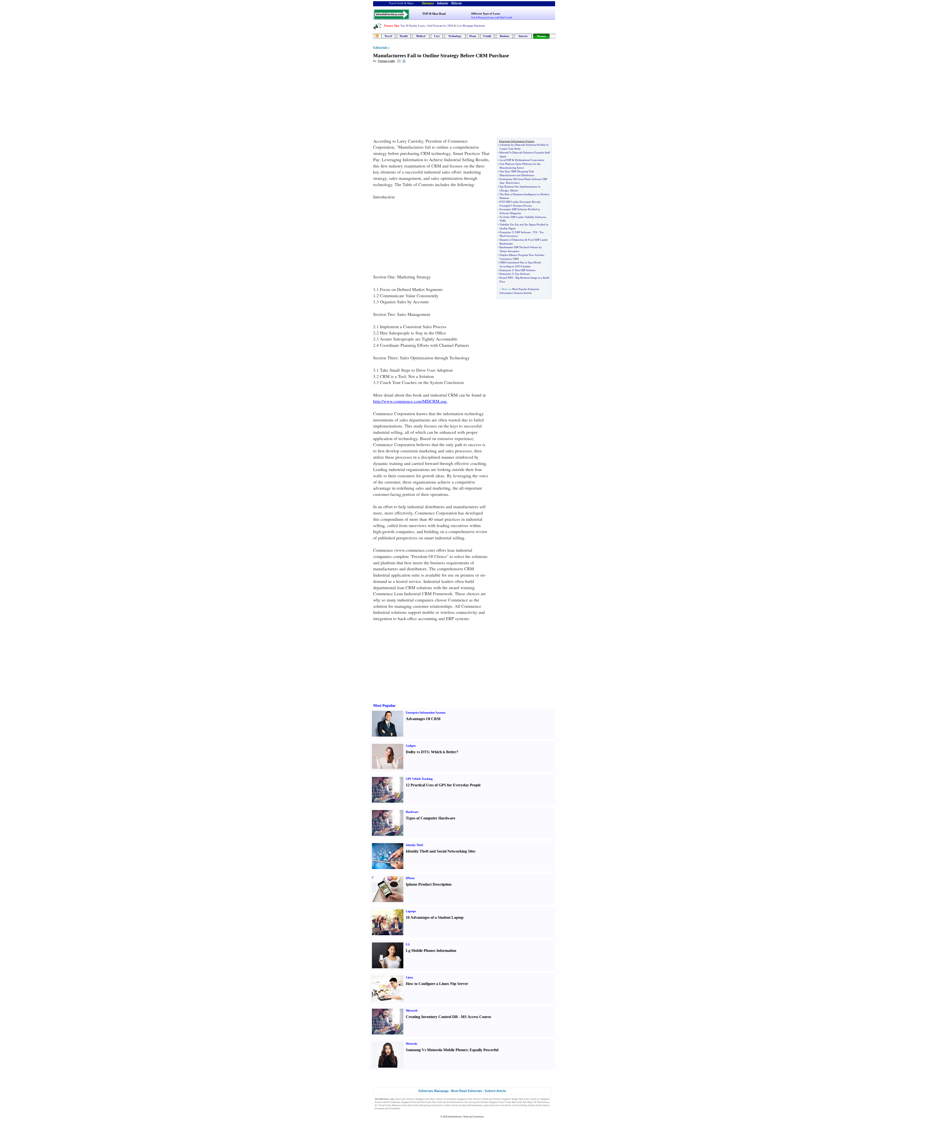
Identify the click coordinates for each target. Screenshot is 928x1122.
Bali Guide (517, 1102)
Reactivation (513, 182)
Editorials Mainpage (434, 1091)
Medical (420, 36)
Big (517, 277)
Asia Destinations (455, 1102)
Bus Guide (437, 1102)
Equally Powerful (484, 1050)
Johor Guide (413, 1105)
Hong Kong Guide (428, 1105)
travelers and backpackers (470, 1105)
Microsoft (412, 1010)
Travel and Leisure (404, 1099)
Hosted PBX (506, 277)
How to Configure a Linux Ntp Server (437, 984)
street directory (474, 1099)
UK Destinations (541, 1102)
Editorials (380, 48)
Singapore (428, 2)
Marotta (504, 152)
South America (542, 1105)
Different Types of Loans (485, 13)
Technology (455, 36)
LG (408, 944)
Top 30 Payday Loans (412, 25)
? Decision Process (521, 205)
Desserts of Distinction (512, 239)
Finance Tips (391, 25)
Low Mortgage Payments (471, 25)
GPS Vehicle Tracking (419, 779)
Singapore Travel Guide (500, 1102)
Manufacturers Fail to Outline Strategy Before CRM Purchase (441, 55)
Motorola (411, 1043)
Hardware (412, 812)
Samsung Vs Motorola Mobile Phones (436, 1050)
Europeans (380, 1108)
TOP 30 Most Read (434, 13)
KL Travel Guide (383, 1105)
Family (487, 36)
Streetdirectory (455, 1116)
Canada (531, 1105)
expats (486, 1105)
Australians (394, 1108)
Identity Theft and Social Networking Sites (440, 851)
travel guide (474, 1102)
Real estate (524, 1099)
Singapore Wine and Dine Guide (416, 1102)
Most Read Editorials (466, 1091)
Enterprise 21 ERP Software (515, 232)
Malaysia (456, 2)
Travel (388, 36)
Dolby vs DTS (417, 752)
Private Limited (382, 1102)
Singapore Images (509, 1099)
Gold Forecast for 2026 (440, 25)
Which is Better (443, 752)
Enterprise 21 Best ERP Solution (518, 270)
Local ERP (505, 160)
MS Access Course (476, 1017)
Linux (409, 977)
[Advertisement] (412, 102)
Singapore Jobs (408, 1108)
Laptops (411, 911)
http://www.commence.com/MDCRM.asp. (410, 401)
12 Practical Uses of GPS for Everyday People (443, 785)
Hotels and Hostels (491, 1099)
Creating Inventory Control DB (432, 1017)
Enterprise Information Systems (426, 712)
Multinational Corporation (529, 160)
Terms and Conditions (473, 1116)
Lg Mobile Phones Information (431, 950)
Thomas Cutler (386, 60)
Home (472, 36)
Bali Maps (527, 1102)
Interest (523, 36)
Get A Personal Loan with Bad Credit (491, 17)
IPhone (410, 878)
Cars (437, 36)
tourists (497, 1105)
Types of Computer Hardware (430, 818)
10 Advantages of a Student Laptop (435, 917)
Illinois (514, 190)
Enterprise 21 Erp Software (515, 273)
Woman (541, 36)
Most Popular (384, 705)
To (501, 217)
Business (504, 36)
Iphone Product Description (428, 884)
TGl (535, 232)
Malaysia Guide (399, 1105)
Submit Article (495, 1091)
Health (404, 36)
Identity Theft (414, 845)
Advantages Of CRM (423, 719)
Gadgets (411, 745)
